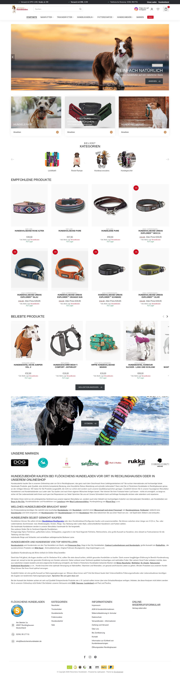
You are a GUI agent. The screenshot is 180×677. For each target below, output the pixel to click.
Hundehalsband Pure (70, 231)
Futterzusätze (104, 17)
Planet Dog (110, 502)
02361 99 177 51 (22, 634)
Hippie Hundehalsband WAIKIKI (103, 366)
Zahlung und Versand (100, 625)
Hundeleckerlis (84, 17)
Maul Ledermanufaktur (79, 502)
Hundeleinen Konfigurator (53, 521)
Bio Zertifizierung (98, 633)
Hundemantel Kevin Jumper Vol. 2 (28, 366)
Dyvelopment (118, 672)
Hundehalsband (65, 513)
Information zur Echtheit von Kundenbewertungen (103, 642)
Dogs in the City (17, 502)
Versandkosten (34, 239)
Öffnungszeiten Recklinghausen (104, 647)
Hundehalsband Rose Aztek (29, 231)
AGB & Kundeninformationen (103, 609)
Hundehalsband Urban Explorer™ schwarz (110, 296)
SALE (150, 17)
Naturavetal (155, 563)
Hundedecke (63, 510)
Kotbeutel (144, 510)
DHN (73, 583)
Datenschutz (97, 617)
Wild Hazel (39, 548)
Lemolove (61, 502)
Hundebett (77, 510)
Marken (140, 17)
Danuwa (79, 583)
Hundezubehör (124, 17)
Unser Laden (152, 2)
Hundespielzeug (132, 510)
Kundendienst (163, 2)
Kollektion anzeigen (88, 387)
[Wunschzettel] (158, 9)
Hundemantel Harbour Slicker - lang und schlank (140, 366)
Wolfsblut (136, 563)
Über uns (95, 629)
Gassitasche (16, 513)
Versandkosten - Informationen (104, 621)
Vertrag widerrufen (139, 608)
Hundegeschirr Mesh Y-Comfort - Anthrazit (65, 366)
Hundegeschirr (47, 513)
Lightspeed (101, 672)
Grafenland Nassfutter (20, 566)
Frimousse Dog (74, 545)
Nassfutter (46, 17)
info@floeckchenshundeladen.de (29, 641)
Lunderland (89, 583)
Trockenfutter (64, 17)
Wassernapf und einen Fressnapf (108, 510)
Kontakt (95, 637)
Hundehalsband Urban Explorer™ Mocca (150, 232)
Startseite (31, 17)
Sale (53, 625)
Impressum (96, 605)
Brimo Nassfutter (124, 563)
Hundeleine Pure (110, 231)
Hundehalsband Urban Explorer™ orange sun (69, 296)
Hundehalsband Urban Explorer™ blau (29, 296)
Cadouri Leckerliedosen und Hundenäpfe (122, 545)
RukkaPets (160, 545)
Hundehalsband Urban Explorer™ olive (150, 296)
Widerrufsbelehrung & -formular (104, 613)
